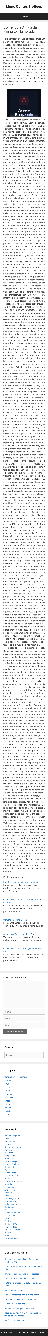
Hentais (7, 1232)
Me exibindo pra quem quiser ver (19, 1308)
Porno (7, 1104)
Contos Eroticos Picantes (15, 1077)
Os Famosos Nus (12, 1230)
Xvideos (8, 1195)
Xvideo (7, 1144)
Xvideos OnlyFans (12, 1161)
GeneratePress (41, 1332)
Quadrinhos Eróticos (13, 1175)
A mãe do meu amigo (14, 1320)
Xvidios (7, 1221)
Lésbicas (8, 1090)
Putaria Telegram (12, 1136)
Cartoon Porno (11, 1238)
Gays (6, 1084)
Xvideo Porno (10, 1190)
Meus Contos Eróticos (24, 6)
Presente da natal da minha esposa (20, 1299)
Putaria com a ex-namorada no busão (21, 882)
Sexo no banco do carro (15, 1290)
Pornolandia (9, 1150)
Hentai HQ (9, 1167)
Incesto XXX (9, 1215)
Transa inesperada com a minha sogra (21, 1295)
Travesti (8, 1114)
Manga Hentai (10, 1156)
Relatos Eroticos (11, 1164)
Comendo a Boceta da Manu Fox (18, 934)
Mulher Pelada (10, 1235)
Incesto (7, 1087)
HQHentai (8, 1158)
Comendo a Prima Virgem (15, 920)
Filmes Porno (10, 1173)
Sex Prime (9, 1184)
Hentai (7, 1178)
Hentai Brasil (10, 1207)
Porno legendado (12, 1198)
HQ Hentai (9, 1210)
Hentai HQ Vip (10, 1224)
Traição (7, 1111)
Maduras (8, 1094)
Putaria (7, 1108)
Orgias (7, 1101)
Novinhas (8, 1097)
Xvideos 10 (9, 1138)
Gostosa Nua (10, 1201)
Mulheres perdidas (12, 1204)
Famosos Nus (10, 1227)
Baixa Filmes (10, 1141)
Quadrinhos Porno (12, 1147)
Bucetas (8, 1193)
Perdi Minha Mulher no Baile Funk (19, 1278)
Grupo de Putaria (12, 1213)
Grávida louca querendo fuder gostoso (21, 1274)
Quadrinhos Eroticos (13, 1181)
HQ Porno (8, 1153)
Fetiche (7, 1080)
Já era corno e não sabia (15, 1304)
